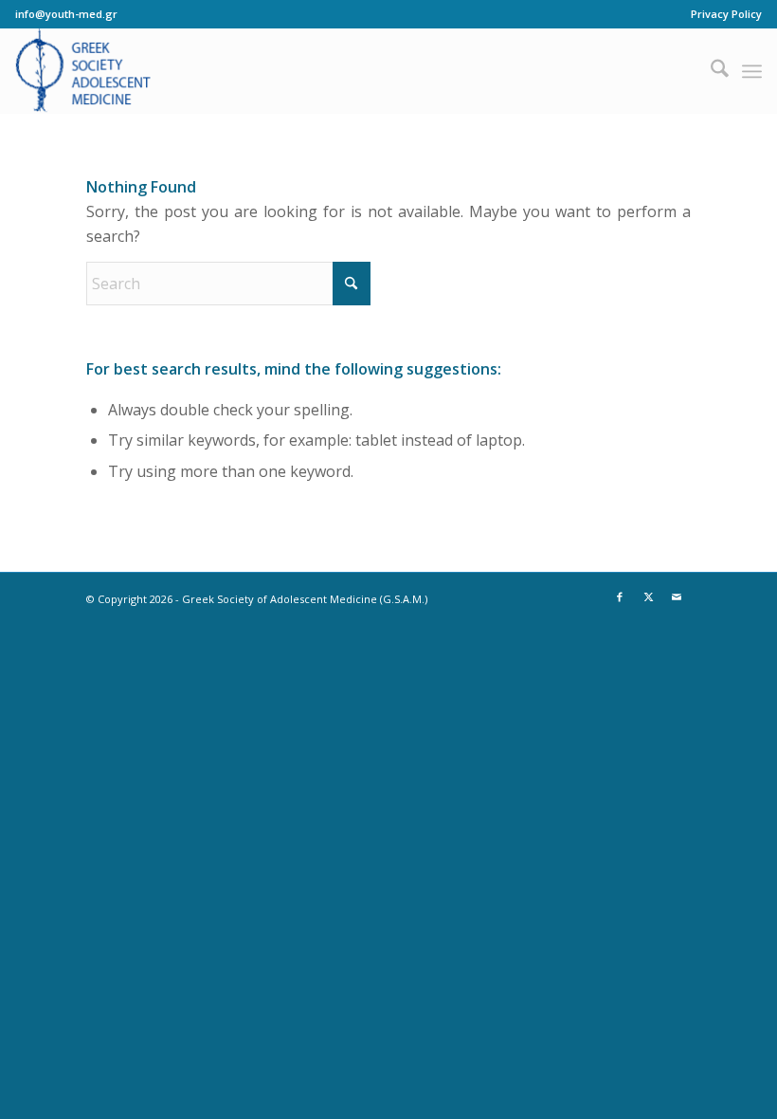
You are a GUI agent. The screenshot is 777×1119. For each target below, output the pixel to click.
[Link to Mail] (676, 596)
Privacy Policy (726, 14)
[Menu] (752, 71)
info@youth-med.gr (66, 14)
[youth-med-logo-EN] (82, 71)
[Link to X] (648, 596)
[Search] (710, 71)
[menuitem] (721, 14)
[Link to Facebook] (619, 596)
